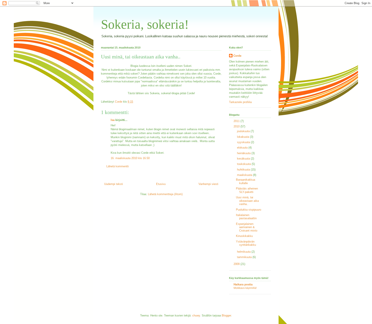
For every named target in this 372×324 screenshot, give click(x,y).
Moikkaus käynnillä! (245, 288)
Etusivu (161, 184)
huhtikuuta (244, 169)
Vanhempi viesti (208, 184)
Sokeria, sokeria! (145, 24)
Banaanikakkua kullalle (245, 181)
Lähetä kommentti (117, 166)
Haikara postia (243, 284)
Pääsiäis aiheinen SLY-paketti (247, 190)
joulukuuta (244, 131)
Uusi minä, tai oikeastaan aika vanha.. (247, 201)
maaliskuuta (245, 175)
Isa (113, 120)
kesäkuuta (244, 158)
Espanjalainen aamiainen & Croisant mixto (246, 227)
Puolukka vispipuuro (248, 209)
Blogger (226, 315)
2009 (237, 264)
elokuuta (242, 147)
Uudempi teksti (113, 184)
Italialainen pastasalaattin (246, 216)
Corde (237, 55)
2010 (237, 126)
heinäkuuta (244, 153)
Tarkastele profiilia (240, 102)
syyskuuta (244, 142)
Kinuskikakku (244, 236)
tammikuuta (245, 257)
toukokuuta (244, 164)
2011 (237, 121)
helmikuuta (244, 251)
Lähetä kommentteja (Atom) (165, 194)
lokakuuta (243, 136)
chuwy (196, 315)
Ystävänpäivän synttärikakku (246, 243)
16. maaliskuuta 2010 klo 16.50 (130, 158)
